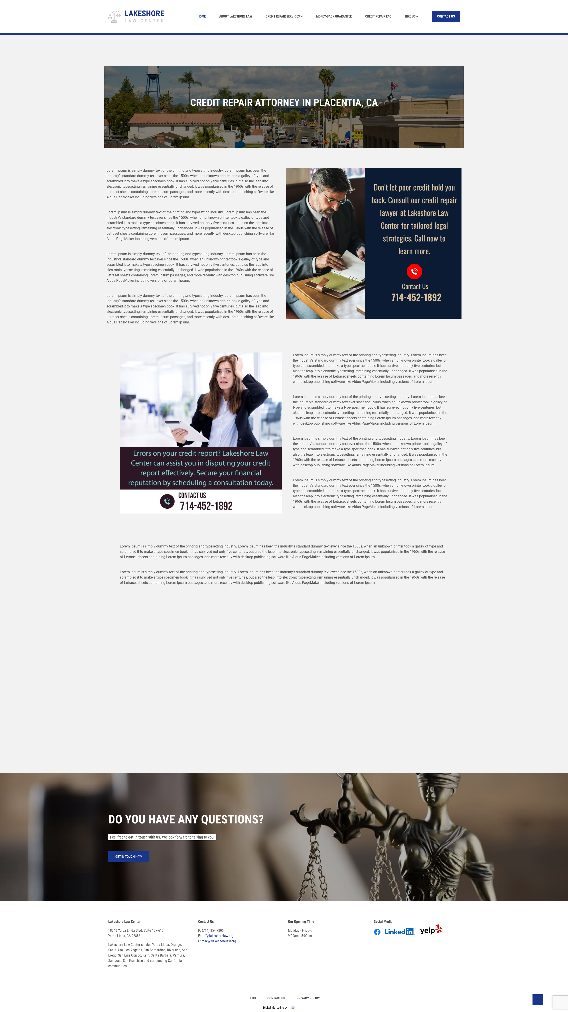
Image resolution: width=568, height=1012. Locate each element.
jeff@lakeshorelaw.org (217, 936)
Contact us (446, 16)
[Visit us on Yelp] (432, 936)
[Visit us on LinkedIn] (401, 936)
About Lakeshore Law (235, 16)
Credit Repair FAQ (378, 16)
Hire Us (410, 16)
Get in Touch (128, 857)
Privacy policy (308, 998)
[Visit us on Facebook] (379, 936)
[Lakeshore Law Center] (136, 16)
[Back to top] (537, 999)
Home (202, 16)
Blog (252, 998)
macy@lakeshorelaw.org (219, 941)
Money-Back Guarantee (334, 16)
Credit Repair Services (283, 16)
